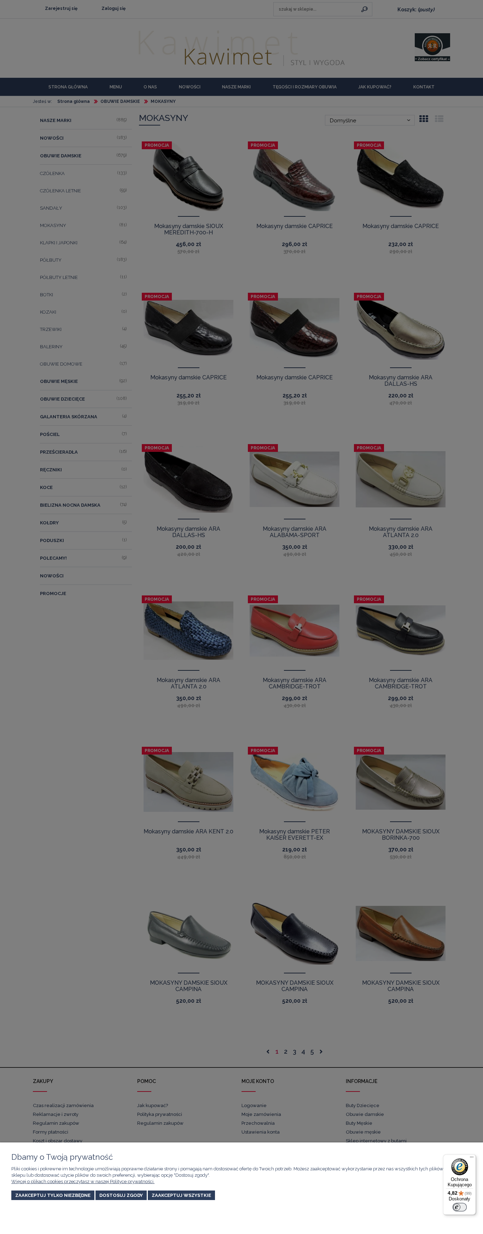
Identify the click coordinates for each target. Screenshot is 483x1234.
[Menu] (471, 1158)
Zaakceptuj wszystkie (181, 1195)
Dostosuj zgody (121, 1195)
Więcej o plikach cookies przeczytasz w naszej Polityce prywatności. (83, 1181)
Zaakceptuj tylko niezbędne (53, 1195)
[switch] (460, 1207)
